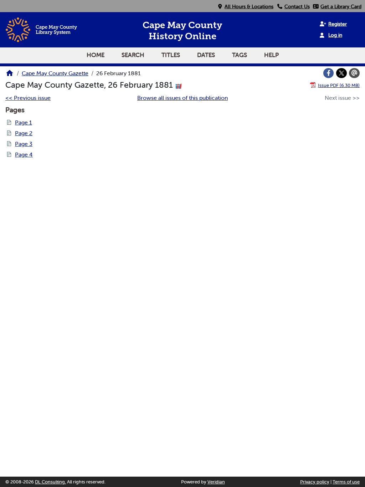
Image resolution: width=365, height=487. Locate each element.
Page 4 (24, 154)
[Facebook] (328, 73)
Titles (170, 55)
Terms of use (346, 482)
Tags (239, 55)
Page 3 (23, 143)
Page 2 (23, 133)
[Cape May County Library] (9, 75)
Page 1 (23, 122)
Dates (206, 55)
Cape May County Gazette (55, 73)
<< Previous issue (28, 97)
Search (133, 55)
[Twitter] (341, 73)
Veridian (216, 482)
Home (95, 55)
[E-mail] (354, 73)
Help (271, 55)
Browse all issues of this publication (182, 97)
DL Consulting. (50, 482)
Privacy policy (314, 482)
